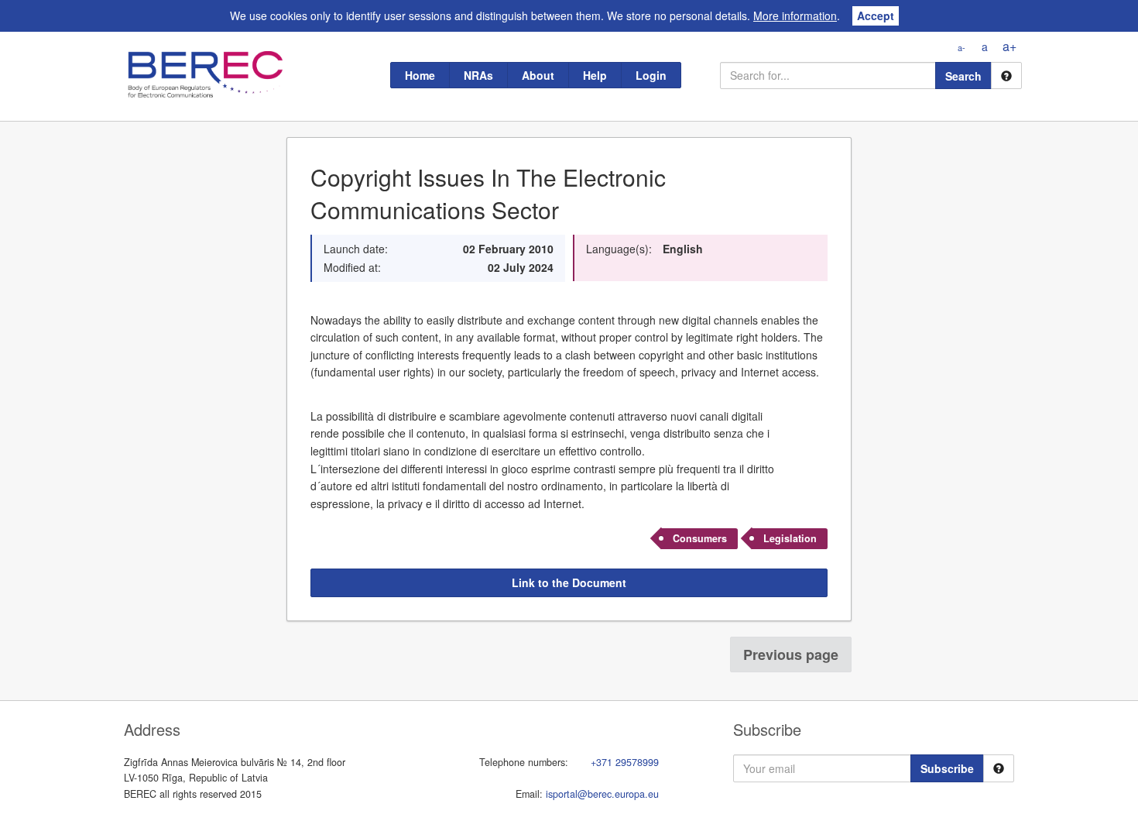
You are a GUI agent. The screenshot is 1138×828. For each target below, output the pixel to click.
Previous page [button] (790, 654)
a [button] (985, 46)
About (538, 75)
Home (420, 75)
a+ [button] (1009, 46)
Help (595, 75)
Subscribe (947, 768)
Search (963, 76)
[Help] (1006, 75)
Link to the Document (569, 582)
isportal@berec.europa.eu (602, 794)
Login (651, 75)
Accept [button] (875, 15)
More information (795, 15)
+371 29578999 (625, 762)
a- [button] (961, 47)
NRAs (478, 75)
